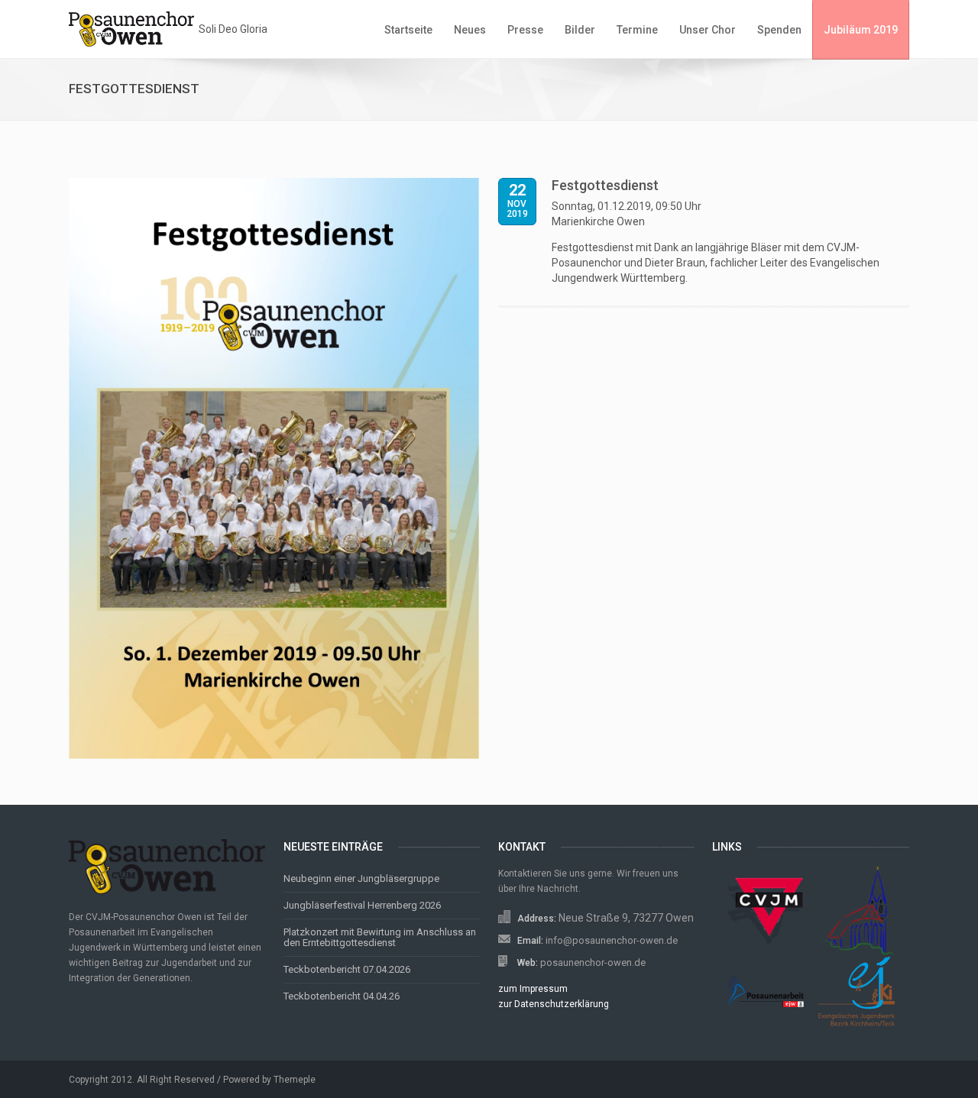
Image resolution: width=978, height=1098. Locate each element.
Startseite (408, 30)
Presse (525, 30)
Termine (637, 30)
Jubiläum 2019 (861, 30)
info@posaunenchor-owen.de (612, 940)
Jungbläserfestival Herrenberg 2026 (362, 905)
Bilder (580, 30)
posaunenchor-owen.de (593, 962)
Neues (470, 30)
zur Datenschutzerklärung (553, 1004)
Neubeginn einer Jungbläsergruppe (361, 878)
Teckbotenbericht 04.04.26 (341, 996)
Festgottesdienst (605, 185)
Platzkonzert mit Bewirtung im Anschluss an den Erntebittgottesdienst (379, 937)
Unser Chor (707, 30)
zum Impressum (533, 988)
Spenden (779, 30)
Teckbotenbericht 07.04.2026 (346, 969)
